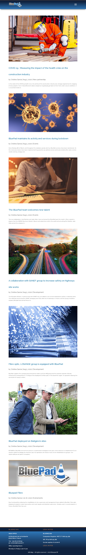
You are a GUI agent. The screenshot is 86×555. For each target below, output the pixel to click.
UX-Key (30, 552)
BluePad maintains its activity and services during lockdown (38, 138)
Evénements (38, 498)
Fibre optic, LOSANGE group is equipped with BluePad (36, 364)
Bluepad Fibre (16, 493)
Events (35, 144)
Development (38, 292)
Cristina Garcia (16, 79)
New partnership (39, 79)
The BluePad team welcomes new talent (29, 210)
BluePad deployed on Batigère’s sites (27, 441)
